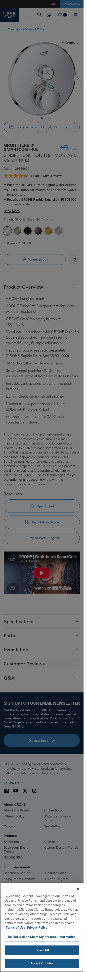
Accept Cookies (41, 963)
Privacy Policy (37, 927)
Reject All (42, 950)
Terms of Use (16, 927)
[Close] (78, 889)
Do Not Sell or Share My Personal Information (42, 937)
